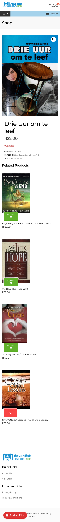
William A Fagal (15, 158)
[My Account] (53, 5)
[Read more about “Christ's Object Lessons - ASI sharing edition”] (10, 412)
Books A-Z (34, 155)
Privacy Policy (9, 492)
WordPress (30, 516)
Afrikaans (20, 155)
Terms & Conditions (12, 497)
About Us (7, 473)
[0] (56, 5)
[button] (52, 13)
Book (27, 155)
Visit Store (7, 478)
